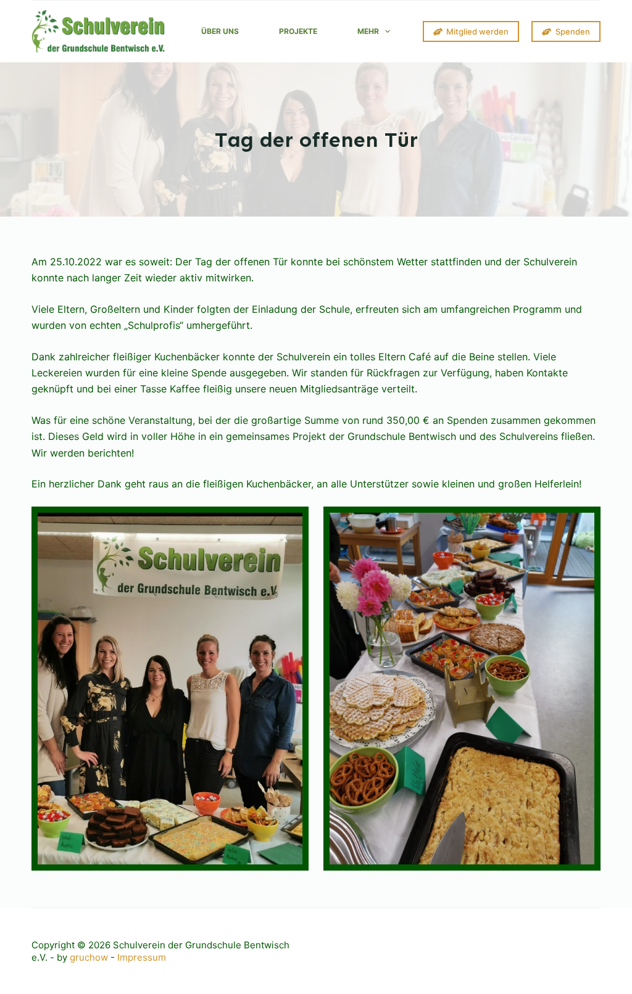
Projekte (298, 31)
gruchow (89, 957)
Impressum (141, 957)
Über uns (220, 31)
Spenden (572, 31)
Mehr (368, 31)
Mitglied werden (477, 31)
